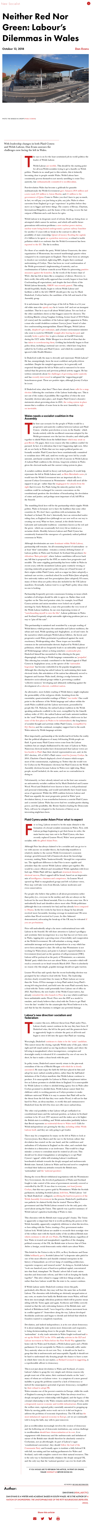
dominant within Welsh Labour (68, 543)
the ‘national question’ (51, 1171)
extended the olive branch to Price (47, 995)
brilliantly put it (38, 1255)
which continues (32, 1237)
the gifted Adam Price (47, 840)
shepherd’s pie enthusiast (43, 329)
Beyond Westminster (80, 1484)
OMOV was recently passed (59, 285)
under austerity (80, 374)
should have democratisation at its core (57, 1432)
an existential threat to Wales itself (60, 1123)
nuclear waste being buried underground (43, 228)
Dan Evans (82, 49)
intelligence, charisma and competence (48, 878)
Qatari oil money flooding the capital (68, 235)
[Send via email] (35, 1518)
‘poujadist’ (82, 657)
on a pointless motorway (57, 238)
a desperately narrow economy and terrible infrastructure (50, 1404)
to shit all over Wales (49, 1237)
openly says (48, 307)
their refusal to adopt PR (38, 1388)
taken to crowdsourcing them (41, 342)
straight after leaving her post (67, 333)
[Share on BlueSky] (51, 1518)
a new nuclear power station (69, 225)
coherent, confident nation (53, 686)
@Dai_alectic (81, 1492)
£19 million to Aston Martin (48, 194)
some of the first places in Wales (39, 720)
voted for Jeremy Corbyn (73, 755)
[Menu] (88, 4)
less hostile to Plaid (33, 752)
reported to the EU (33, 244)
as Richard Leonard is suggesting (71, 1360)
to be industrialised (62, 720)
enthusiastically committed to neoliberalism (56, 182)
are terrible (51, 166)
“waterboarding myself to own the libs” (42, 613)
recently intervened (41, 377)
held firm (64, 1192)
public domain (30, 119)
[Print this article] (58, 1518)
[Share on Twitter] (43, 1518)
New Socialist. (11, 3)
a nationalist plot (73, 651)
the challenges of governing (60, 374)
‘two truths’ (72, 698)
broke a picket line (41, 336)
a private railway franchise (74, 228)
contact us (51, 1472)
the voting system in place (75, 402)
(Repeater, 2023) (47, 1499)
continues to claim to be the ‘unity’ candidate (66, 1041)
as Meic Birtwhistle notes (73, 474)
